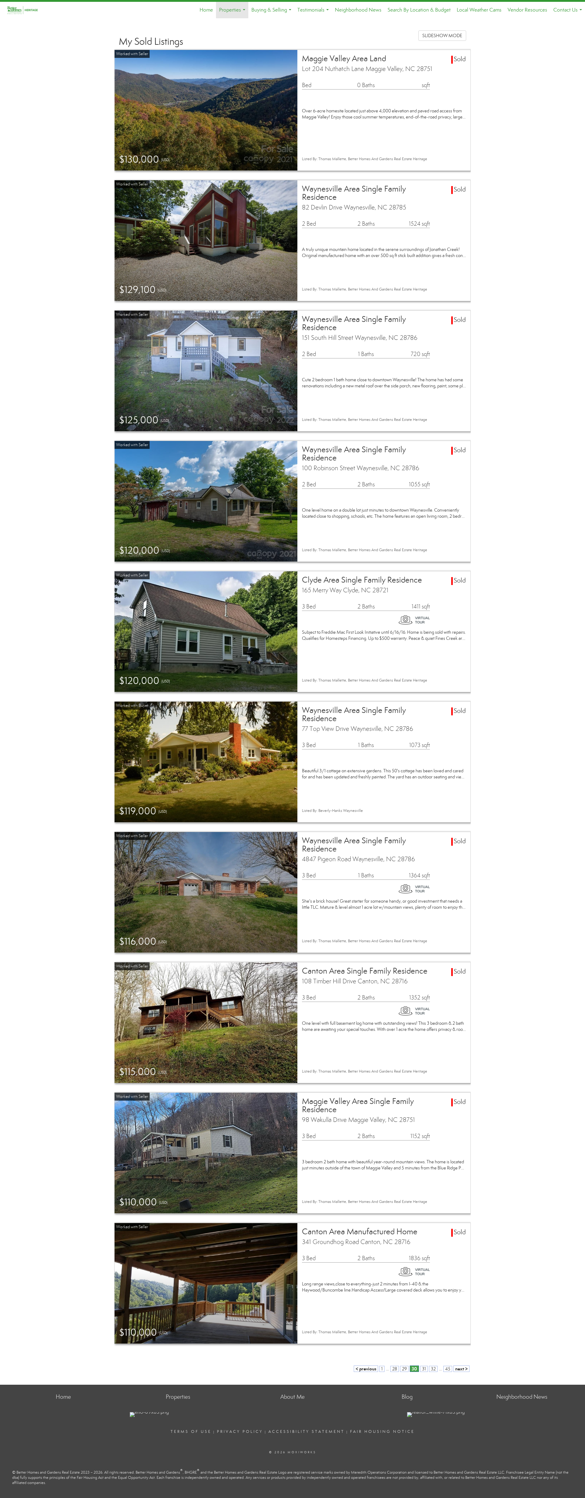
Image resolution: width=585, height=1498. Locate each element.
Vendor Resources (527, 10)
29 (404, 1369)
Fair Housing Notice (382, 1431)
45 (447, 1369)
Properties (233, 12)
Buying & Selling (272, 12)
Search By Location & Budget (419, 10)
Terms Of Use (191, 1431)
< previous (366, 1369)
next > (461, 1369)
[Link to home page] (26, 10)
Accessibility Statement (306, 1431)
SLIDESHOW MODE (442, 35)
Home (206, 10)
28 (394, 1369)
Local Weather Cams (479, 10)
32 (433, 1369)
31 (424, 1369)
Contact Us (568, 12)
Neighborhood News (358, 10)
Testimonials (314, 12)
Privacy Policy (240, 1431)
